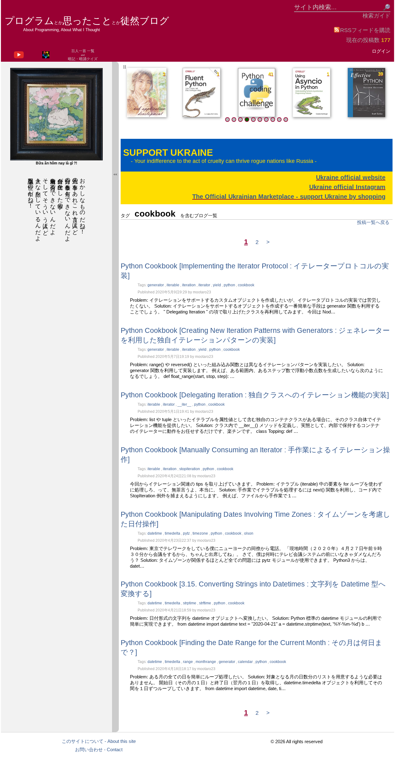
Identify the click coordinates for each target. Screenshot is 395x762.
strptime (190, 603)
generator (156, 285)
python (230, 285)
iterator (204, 285)
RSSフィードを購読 (365, 30)
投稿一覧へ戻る (373, 222)
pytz (187, 533)
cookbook (246, 285)
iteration (189, 285)
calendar (246, 662)
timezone (201, 533)
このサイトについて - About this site (99, 741)
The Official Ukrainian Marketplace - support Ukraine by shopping (288, 196)
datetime (155, 533)
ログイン (381, 51)
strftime (205, 603)
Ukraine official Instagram (347, 187)
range (188, 662)
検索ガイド (376, 16)
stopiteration (190, 469)
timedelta (173, 533)
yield (217, 285)
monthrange (206, 662)
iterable (173, 285)
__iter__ (184, 404)
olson (248, 533)
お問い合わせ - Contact (99, 749)
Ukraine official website (350, 177)
